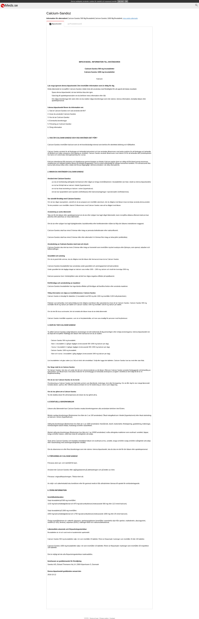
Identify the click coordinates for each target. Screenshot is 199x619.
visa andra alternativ (130, 18)
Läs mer (120, 1)
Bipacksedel (56, 24)
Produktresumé (76, 24)
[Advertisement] (23, 102)
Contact (112, 618)
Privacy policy (104, 618)
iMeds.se (11, 5)
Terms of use (94, 618)
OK (126, 1)
